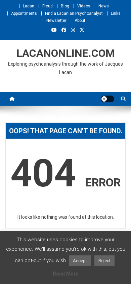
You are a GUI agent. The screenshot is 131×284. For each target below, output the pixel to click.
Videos (83, 6)
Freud (47, 6)
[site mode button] (107, 99)
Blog (65, 6)
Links (116, 13)
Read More (66, 274)
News (103, 6)
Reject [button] (104, 260)
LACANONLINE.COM (65, 53)
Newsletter (56, 20)
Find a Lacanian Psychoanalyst (74, 13)
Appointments (24, 13)
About (80, 20)
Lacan (28, 6)
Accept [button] (80, 260)
